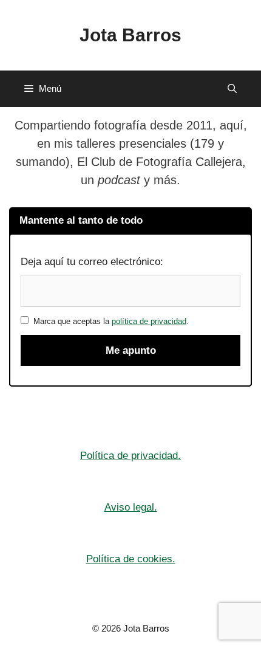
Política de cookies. (130, 559)
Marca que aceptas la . (109, 321)
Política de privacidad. (130, 455)
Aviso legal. (130, 507)
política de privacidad (149, 321)
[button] (232, 89)
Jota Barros (130, 35)
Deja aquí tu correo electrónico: (92, 261)
